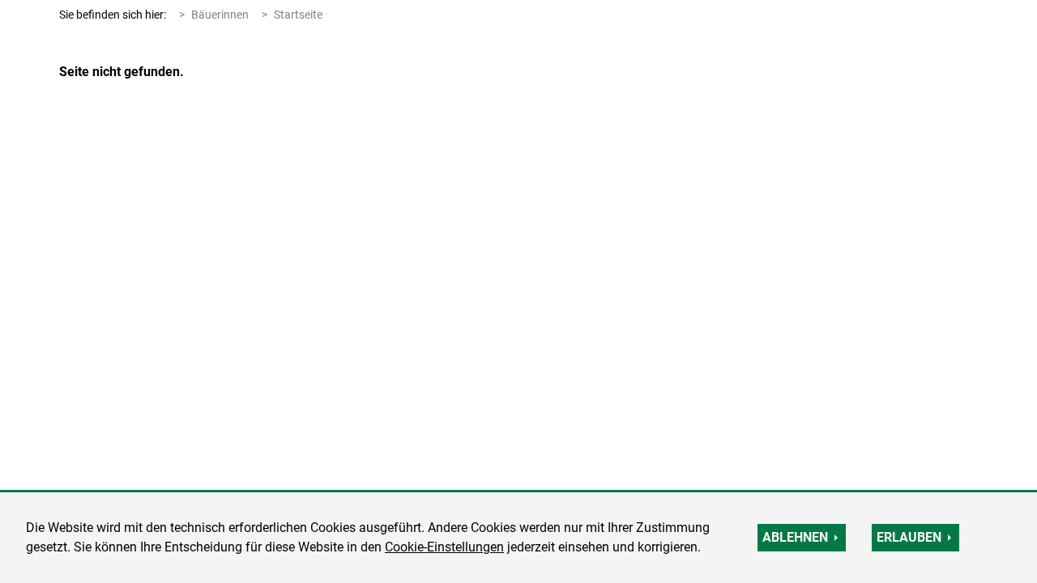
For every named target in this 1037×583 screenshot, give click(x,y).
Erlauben (909, 537)
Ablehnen (795, 537)
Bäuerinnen (220, 14)
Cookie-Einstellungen (444, 547)
